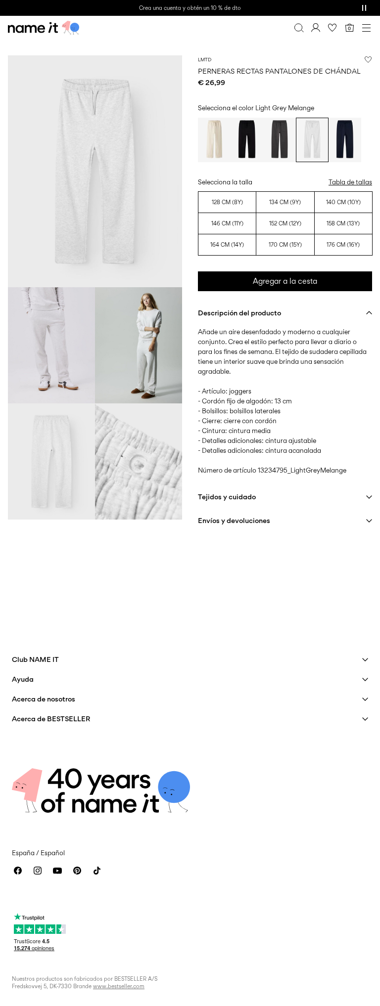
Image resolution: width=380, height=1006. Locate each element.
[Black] (247, 140)
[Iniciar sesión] (316, 28)
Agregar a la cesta (285, 281)
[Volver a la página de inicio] (43, 28)
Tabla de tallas (350, 182)
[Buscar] (299, 28)
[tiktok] (97, 870)
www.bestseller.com (118, 986)
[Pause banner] (364, 8)
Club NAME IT (35, 659)
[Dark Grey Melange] (279, 140)
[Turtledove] (214, 140)
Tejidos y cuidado (227, 496)
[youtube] (57, 870)
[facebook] (18, 870)
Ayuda (23, 679)
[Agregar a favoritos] (368, 59)
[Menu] (366, 28)
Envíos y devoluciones (234, 520)
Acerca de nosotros (43, 699)
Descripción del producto (239, 312)
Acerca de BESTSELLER (51, 718)
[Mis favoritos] (332, 28)
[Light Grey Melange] (312, 140)
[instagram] (38, 870)
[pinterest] (77, 870)
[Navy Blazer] (345, 140)
